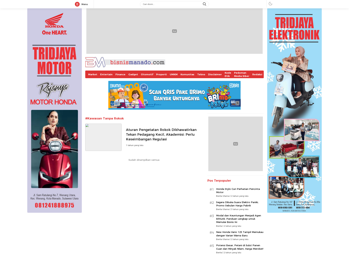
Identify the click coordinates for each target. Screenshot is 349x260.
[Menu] (78, 4)
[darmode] (270, 3)
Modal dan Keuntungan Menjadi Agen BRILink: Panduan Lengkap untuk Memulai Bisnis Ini (238, 218)
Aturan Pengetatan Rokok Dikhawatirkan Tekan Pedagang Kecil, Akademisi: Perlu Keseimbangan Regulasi (161, 134)
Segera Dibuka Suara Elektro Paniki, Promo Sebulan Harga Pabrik (237, 204)
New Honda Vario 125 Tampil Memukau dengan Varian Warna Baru (239, 234)
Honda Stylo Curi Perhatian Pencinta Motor (238, 190)
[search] (205, 4)
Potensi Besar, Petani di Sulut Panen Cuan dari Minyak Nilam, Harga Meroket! (239, 247)
